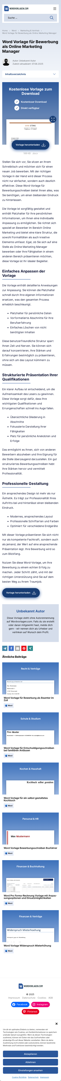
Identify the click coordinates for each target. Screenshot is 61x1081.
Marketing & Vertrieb (29, 30)
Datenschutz (33, 1077)
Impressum (44, 1077)
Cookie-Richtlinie (19, 1077)
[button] (56, 1023)
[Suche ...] (51, 17)
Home (5, 30)
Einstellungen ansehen (30, 1070)
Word (14, 30)
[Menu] (55, 9)
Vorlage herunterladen (28, 144)
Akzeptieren (30, 1054)
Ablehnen (30, 1062)
